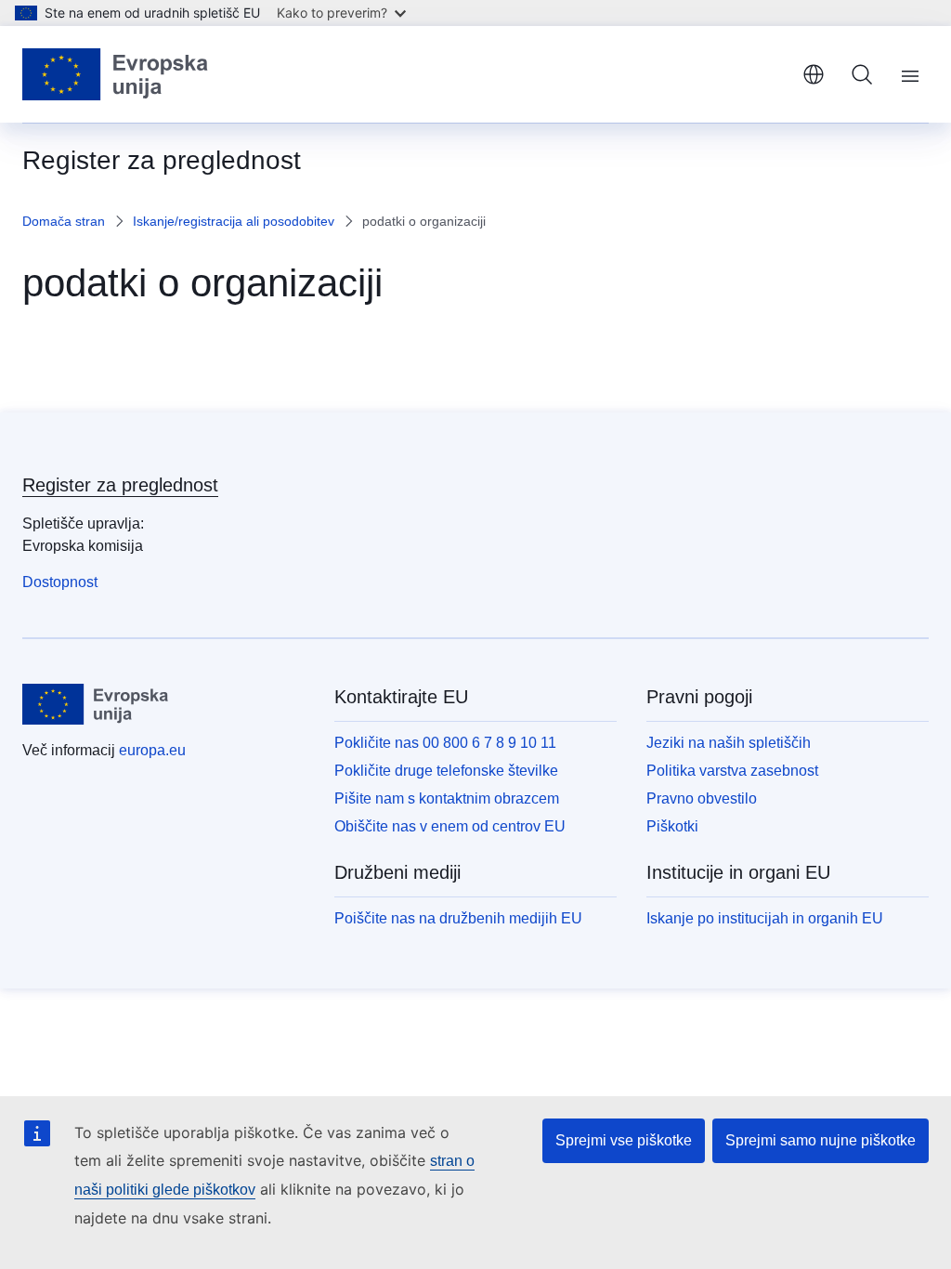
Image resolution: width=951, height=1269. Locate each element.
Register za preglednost (120, 485)
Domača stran (63, 221)
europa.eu (152, 750)
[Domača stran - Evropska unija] (115, 74)
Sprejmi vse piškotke (623, 1140)
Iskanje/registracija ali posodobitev (233, 221)
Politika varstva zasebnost (732, 770)
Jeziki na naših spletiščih (728, 743)
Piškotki (672, 826)
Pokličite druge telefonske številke (446, 770)
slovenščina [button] (813, 74)
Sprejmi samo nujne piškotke (820, 1140)
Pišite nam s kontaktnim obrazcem (446, 798)
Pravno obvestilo (701, 798)
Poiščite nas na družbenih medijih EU (458, 918)
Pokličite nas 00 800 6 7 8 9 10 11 (445, 743)
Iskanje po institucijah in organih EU (764, 918)
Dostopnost (60, 582)
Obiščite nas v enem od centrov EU (450, 826)
